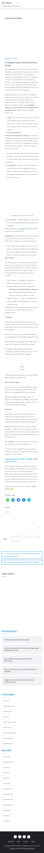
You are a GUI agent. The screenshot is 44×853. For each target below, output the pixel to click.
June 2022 (6, 773)
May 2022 (6, 778)
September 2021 (8, 805)
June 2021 (6, 821)
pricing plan (23, 228)
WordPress (13, 848)
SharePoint (6, 743)
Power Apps (9, 459)
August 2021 (7, 810)
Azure (5, 701)
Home (33, 841)
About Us (10, 841)
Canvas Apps (7, 706)
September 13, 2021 (11, 58)
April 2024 (6, 757)
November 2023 (8, 762)
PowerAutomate (15, 541)
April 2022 (6, 783)
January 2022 (7, 789)
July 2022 (6, 767)
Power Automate (19, 459)
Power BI (13, 461)
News (5, 717)
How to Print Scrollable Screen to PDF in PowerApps (21, 562)
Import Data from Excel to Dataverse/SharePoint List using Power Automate (21, 555)
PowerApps (37, 537)
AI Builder (29, 459)
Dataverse (6, 711)
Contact (25, 841)
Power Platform (26, 537)
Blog (18, 841)
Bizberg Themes (29, 848)
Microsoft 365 (15, 537)
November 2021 (8, 799)
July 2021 (6, 815)
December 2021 (8, 794)
